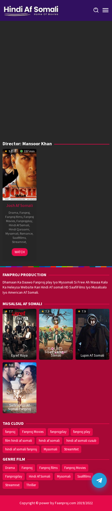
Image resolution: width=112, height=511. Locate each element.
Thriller (31, 485)
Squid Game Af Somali (56, 353)
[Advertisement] (56, 82)
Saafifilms (19, 238)
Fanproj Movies (32, 431)
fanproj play (81, 431)
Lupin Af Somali (92, 355)
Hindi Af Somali (19, 225)
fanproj (10, 431)
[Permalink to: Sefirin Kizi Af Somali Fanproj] (19, 387)
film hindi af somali (18, 440)
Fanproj (25, 212)
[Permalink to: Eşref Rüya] (19, 334)
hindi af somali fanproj (21, 449)
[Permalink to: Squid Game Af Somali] (56, 334)
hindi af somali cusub (81, 440)
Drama (13, 212)
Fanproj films (13, 217)
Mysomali (11, 233)
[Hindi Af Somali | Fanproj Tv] (31, 10)
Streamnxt (19, 242)
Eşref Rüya (19, 355)
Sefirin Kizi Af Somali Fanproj (19, 407)
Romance (26, 233)
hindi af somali (49, 440)
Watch (20, 252)
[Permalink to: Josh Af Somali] (19, 174)
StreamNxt (71, 449)
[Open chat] (99, 480)
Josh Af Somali (19, 205)
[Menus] (105, 10)
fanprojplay (58, 431)
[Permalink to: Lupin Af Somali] (92, 334)
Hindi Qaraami (19, 229)
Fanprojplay (24, 221)
